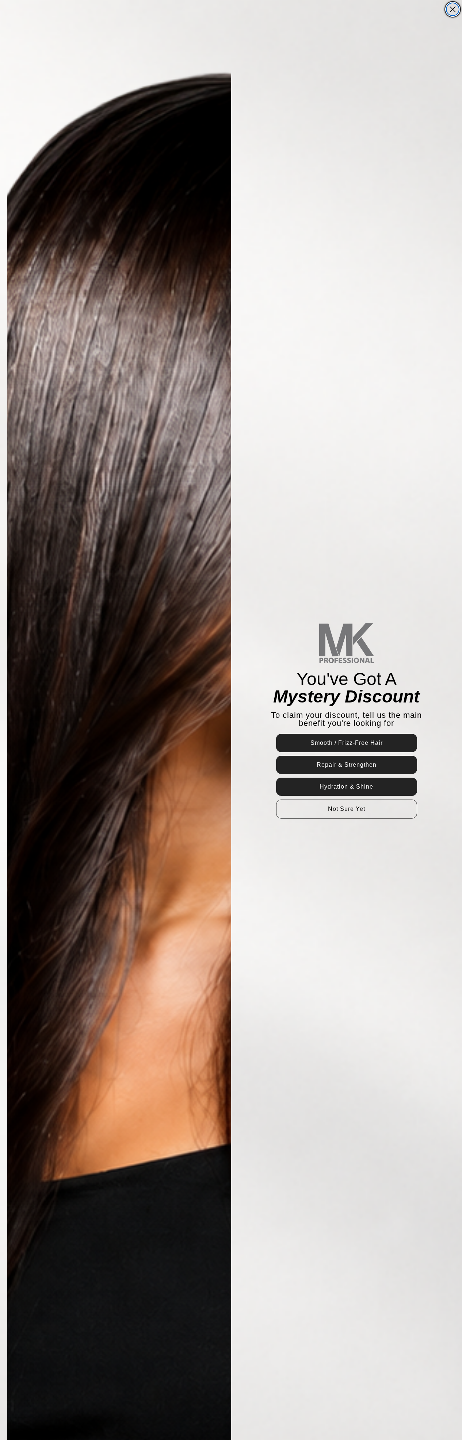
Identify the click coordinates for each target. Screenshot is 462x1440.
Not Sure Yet (346, 809)
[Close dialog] (452, 9)
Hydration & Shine (346, 786)
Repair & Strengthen (347, 765)
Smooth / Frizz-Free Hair (346, 743)
